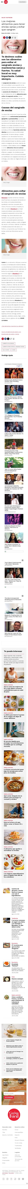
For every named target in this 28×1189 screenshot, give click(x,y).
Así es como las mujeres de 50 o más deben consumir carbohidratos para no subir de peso (13, 689)
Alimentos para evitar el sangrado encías (13, 346)
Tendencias (15, 918)
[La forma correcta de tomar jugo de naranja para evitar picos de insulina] (14, 757)
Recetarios (15, 943)
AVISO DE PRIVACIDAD (19, 1102)
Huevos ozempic (17, 979)
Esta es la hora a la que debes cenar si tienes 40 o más (13, 823)
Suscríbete (22, 2)
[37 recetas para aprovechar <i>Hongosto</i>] (6, 945)
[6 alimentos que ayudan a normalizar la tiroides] (14, 837)
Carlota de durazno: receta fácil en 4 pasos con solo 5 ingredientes (17, 892)
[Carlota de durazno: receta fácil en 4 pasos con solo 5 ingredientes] (6, 890)
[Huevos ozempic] (6, 979)
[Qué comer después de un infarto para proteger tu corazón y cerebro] (14, 784)
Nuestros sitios (19, 1127)
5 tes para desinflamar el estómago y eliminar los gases (14, 1058)
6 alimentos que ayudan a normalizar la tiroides (13, 849)
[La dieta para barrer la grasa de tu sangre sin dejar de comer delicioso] (14, 703)
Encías (14, 349)
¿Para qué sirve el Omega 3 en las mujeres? (14, 1052)
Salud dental (6, 349)
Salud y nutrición (7, 17)
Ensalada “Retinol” (15, 965)
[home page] (6, 2)
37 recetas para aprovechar (17, 946)
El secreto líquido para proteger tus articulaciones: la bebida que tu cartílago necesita (14, 743)
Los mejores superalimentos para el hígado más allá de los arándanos (14, 875)
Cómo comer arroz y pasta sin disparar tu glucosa (14, 1063)
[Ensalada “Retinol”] (6, 964)
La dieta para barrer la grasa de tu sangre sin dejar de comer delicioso (14, 716)
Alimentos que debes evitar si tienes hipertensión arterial (14, 1046)
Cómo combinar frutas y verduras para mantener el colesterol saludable (18, 1000)
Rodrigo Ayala (14, 33)
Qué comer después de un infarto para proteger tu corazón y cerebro (13, 797)
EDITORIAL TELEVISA (8, 1173)
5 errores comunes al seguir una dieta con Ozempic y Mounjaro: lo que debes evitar (18, 923)
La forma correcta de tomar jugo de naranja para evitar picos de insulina (14, 771)
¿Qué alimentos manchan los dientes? (12, 326)
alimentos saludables (8, 343)
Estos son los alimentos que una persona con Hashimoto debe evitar (14, 1070)
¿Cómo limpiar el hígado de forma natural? (13, 1040)
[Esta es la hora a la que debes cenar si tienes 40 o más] (14, 810)
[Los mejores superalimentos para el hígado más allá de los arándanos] (14, 862)
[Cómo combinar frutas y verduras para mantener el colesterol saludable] (6, 997)
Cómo (13, 977)
